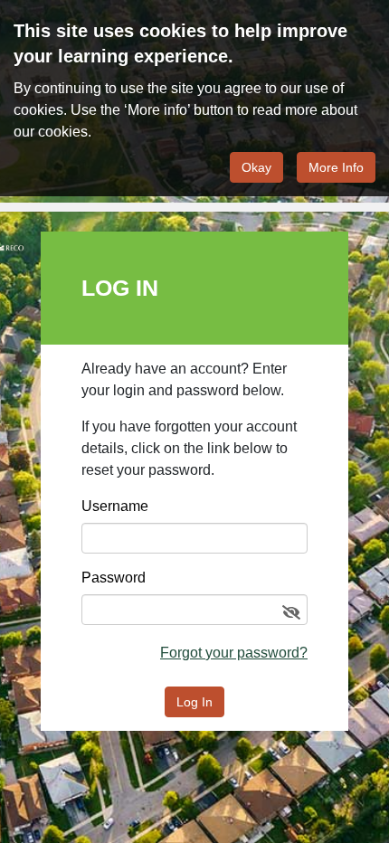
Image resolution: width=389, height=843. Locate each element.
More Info (336, 167)
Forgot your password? (234, 652)
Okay (256, 167)
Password (113, 578)
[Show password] (291, 613)
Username (114, 506)
